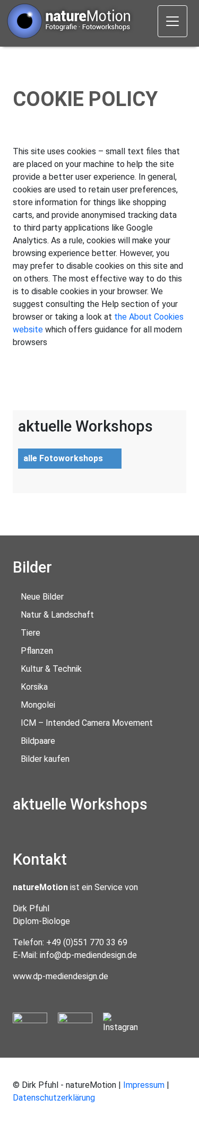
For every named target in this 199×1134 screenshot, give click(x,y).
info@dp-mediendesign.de (88, 955)
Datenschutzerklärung (54, 1098)
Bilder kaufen (45, 759)
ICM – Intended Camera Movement (87, 723)
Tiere (30, 633)
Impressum (144, 1085)
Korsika (34, 687)
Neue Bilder (42, 597)
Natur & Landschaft (57, 615)
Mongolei (38, 705)
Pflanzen (37, 651)
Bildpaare (38, 741)
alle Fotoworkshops (63, 458)
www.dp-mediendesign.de (60, 976)
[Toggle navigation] (172, 21)
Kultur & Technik (51, 669)
